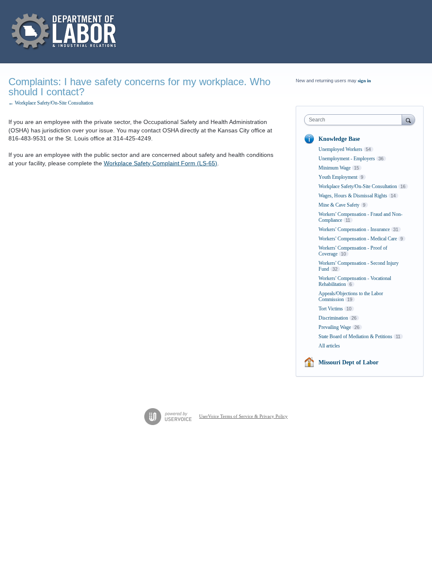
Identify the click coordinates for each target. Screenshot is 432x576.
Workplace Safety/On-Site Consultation (358, 186)
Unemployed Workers (340, 149)
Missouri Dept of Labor (348, 362)
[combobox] (355, 120)
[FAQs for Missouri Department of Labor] (65, 32)
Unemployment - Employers (347, 158)
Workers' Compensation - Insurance (354, 229)
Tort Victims (331, 309)
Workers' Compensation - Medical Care (358, 239)
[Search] (408, 119)
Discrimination (333, 318)
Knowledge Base (339, 139)
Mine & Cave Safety (339, 205)
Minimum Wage (335, 168)
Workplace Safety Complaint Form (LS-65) (160, 163)
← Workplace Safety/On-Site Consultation (50, 103)
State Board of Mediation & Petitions (355, 336)
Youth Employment (338, 177)
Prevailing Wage (335, 327)
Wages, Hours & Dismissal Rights (353, 196)
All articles (329, 346)
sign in (364, 80)
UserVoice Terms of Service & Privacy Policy (243, 416)
